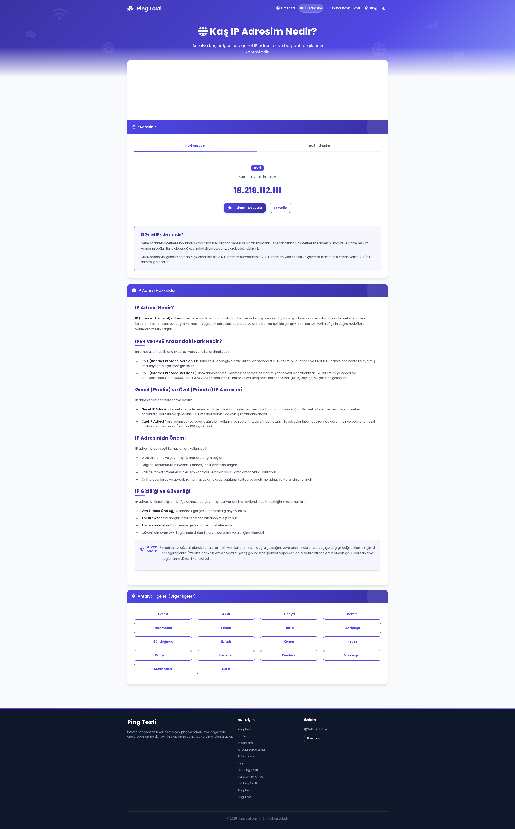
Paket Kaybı (246, 756)
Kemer (289, 641)
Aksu (226, 614)
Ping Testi (149, 8)
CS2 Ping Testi (248, 770)
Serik (226, 669)
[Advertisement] (257, 90)
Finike (289, 628)
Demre (352, 614)
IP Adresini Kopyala (246, 208)
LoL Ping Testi (247, 783)
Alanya (289, 614)
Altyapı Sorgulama (251, 750)
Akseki (163, 614)
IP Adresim (313, 8)
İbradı (226, 641)
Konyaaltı (163, 655)
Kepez (352, 641)
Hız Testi (287, 8)
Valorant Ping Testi (251, 777)
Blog (373, 8)
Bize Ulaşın (314, 738)
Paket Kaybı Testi (345, 8)
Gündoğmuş (163, 641)
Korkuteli (226, 655)
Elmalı (226, 628)
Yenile (282, 208)
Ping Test (244, 790)
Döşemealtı (162, 628)
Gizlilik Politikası (317, 729)
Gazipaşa (352, 628)
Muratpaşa (163, 669)
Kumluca (289, 655)
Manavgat (352, 655)
